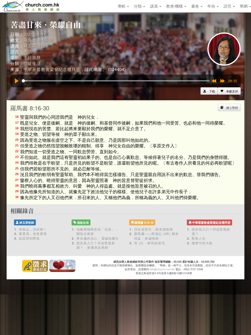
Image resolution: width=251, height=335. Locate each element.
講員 (154, 6)
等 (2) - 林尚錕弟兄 (149, 243)
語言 (228, 6)
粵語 (28, 51)
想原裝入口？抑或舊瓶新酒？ (211, 231)
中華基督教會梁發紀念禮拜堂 (52, 69)
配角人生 (199, 238)
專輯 (122, 6)
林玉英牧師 (34, 46)
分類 (138, 6)
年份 (211, 6)
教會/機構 (175, 6)
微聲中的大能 (202, 243)
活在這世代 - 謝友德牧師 (153, 229)
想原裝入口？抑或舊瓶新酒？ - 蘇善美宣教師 (95, 245)
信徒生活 (32, 63)
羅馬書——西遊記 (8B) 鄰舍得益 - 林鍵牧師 (156, 236)
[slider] (116, 80)
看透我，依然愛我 (33, 233)
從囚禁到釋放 (29, 238)
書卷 (195, 6)
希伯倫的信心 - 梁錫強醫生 (97, 238)
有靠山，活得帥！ (33, 229)
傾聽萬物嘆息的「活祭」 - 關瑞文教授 (97, 231)
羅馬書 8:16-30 (38, 40)
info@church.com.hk (162, 269)
